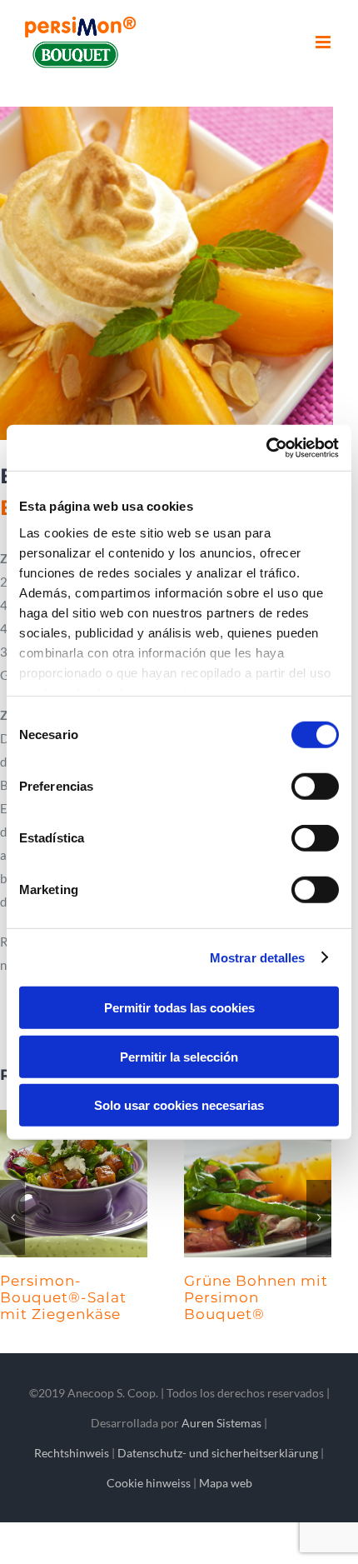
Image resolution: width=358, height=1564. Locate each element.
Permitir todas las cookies (179, 1008)
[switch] (315, 786)
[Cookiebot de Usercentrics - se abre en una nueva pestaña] (266, 447)
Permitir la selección (179, 1056)
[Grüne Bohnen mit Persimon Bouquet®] (77, 1183)
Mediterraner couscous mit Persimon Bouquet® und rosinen (245, 1314)
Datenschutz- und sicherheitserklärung (217, 1485)
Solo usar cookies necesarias (179, 1105)
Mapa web (225, 1515)
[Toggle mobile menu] (324, 42)
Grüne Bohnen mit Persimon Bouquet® (75, 1297)
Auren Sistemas (221, 1455)
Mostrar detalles (258, 957)
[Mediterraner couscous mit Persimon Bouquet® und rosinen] (261, 1183)
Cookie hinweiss (149, 1515)
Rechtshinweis (71, 1485)
